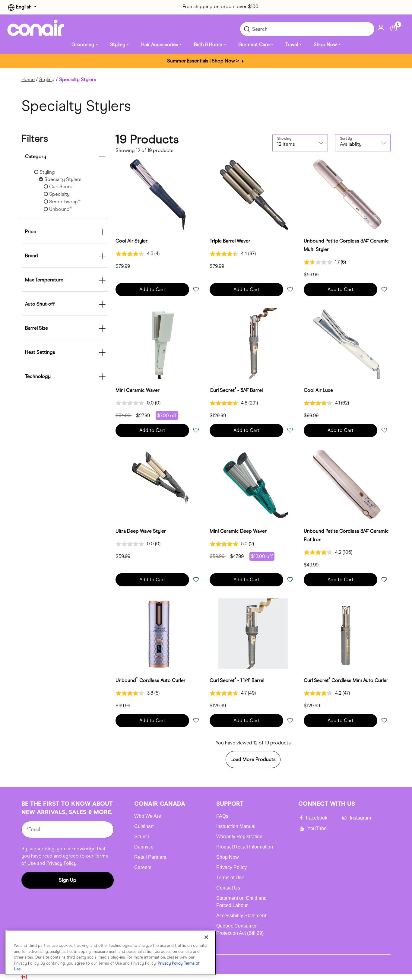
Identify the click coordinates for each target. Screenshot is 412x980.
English (24, 7)
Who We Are (147, 816)
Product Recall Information (244, 846)
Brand (31, 255)
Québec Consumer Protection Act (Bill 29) (240, 929)
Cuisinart (144, 826)
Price (30, 231)
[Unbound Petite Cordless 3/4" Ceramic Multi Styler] (347, 194)
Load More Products (253, 759)
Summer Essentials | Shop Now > (203, 61)
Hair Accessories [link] (159, 44)
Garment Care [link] (254, 44)
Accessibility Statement (241, 915)
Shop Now (227, 857)
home (28, 79)
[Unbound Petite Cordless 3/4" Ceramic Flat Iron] (347, 484)
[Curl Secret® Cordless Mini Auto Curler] (347, 633)
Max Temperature (44, 280)
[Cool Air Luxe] (347, 343)
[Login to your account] (381, 27)
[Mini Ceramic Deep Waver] (253, 484)
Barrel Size (36, 328)
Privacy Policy (61, 863)
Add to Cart (152, 289)
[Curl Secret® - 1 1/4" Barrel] (253, 633)
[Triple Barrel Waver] (253, 194)
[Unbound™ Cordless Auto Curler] (159, 633)
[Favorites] (195, 290)
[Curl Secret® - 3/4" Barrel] (253, 343)
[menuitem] (84, 45)
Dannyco (144, 846)
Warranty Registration (239, 836)
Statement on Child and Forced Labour (241, 902)
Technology (38, 376)
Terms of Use (230, 877)
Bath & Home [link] (208, 44)
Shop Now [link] (325, 44)
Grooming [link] (82, 44)
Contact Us (228, 887)
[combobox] (307, 29)
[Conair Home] (36, 27)
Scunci (141, 836)
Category (35, 156)
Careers (142, 867)
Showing (284, 138)
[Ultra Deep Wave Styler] (159, 484)
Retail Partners (150, 857)
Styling (47, 79)
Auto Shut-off (40, 304)
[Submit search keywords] (247, 29)
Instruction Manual (235, 826)
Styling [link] (117, 44)
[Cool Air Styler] (159, 194)
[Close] (206, 937)
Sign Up (67, 880)
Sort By (346, 138)
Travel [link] (291, 44)
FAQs (222, 816)
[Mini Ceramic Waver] (159, 343)
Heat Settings (40, 352)
